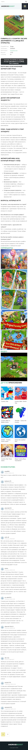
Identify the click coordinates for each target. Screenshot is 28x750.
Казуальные (13, 50)
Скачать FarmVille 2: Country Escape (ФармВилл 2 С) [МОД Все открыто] (14, 61)
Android (8, 6)
